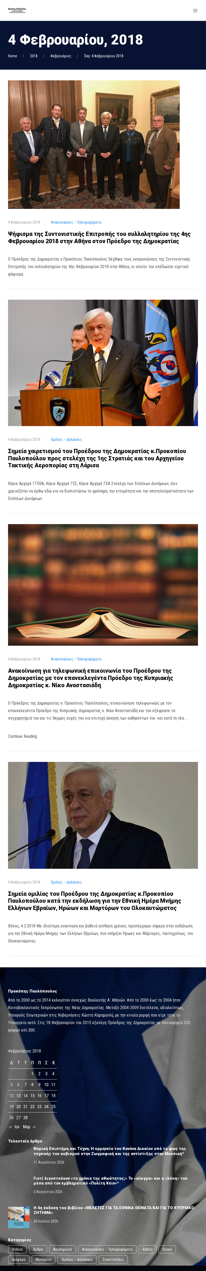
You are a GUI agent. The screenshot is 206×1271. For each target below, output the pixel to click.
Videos (17, 1249)
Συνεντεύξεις (113, 1259)
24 (46, 1106)
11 (53, 1084)
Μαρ (27, 1126)
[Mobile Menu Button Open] (195, 10)
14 (25, 1095)
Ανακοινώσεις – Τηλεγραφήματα (76, 222)
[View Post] (94, 144)
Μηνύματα (43, 1259)
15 (32, 1095)
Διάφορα (18, 1259)
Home (12, 56)
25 (53, 1106)
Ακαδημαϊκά (62, 1249)
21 (25, 1106)
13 (18, 1095)
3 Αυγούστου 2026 (48, 1192)
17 (46, 1095)
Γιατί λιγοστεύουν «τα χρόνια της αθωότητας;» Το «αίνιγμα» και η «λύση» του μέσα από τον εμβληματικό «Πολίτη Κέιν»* (110, 1181)
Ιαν (16, 1126)
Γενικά (167, 1249)
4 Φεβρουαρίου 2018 (24, 222)
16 (39, 1095)
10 (46, 1084)
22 (32, 1106)
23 (39, 1106)
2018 (34, 56)
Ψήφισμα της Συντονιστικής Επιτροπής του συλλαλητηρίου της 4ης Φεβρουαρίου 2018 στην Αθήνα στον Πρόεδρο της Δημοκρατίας (99, 238)
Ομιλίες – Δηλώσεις (66, 439)
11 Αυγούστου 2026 (49, 1162)
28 (25, 1117)
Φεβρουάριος (60, 56)
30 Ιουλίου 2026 (46, 1221)
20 (18, 1106)
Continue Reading (22, 736)
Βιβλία (147, 1249)
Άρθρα (38, 1249)
